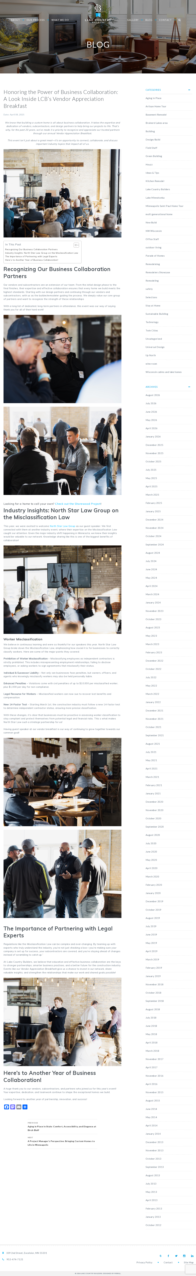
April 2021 (151, 768)
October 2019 (153, 909)
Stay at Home (153, 305)
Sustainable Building (157, 313)
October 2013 (153, 1158)
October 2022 (153, 669)
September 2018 (155, 1001)
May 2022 (151, 685)
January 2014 (153, 1133)
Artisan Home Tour (156, 106)
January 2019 (153, 976)
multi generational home (159, 214)
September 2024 (155, 544)
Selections (151, 297)
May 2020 (151, 859)
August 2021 (153, 743)
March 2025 (152, 494)
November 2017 (154, 1059)
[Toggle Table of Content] (74, 245)
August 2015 (153, 1100)
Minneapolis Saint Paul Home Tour (164, 206)
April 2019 (151, 951)
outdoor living (153, 247)
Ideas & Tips (152, 172)
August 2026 (153, 395)
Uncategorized (154, 338)
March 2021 (152, 777)
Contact (168, 1262)
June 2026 (151, 411)
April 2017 (151, 1067)
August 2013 (153, 1175)
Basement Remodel (156, 114)
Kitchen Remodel (155, 181)
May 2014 (151, 1117)
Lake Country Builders (98, 13)
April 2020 (151, 868)
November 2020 (154, 810)
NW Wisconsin (154, 230)
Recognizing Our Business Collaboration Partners (31, 249)
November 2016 (154, 1075)
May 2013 (151, 1191)
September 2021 (155, 735)
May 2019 (151, 943)
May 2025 (151, 478)
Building (150, 131)
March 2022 (152, 693)
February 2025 (154, 503)
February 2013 (154, 1208)
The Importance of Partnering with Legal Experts (31, 256)
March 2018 (152, 1050)
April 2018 (151, 1042)
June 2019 (151, 934)
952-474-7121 (15, 1259)
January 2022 (153, 702)
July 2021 (151, 752)
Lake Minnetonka (155, 197)
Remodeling (152, 280)
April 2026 (151, 428)
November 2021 (154, 718)
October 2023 (153, 619)
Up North (151, 355)
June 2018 (151, 1025)
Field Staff (151, 147)
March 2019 (152, 959)
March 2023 (152, 644)
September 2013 (155, 1167)
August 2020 (153, 835)
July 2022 (151, 677)
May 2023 (151, 635)
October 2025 (153, 461)
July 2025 (151, 469)
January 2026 (153, 436)
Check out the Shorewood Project (77, 504)
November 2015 (154, 1092)
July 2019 (151, 926)
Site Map (189, 1262)
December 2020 (154, 801)
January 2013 (153, 1216)
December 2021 (154, 710)
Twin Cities (152, 330)
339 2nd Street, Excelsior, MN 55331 (26, 1253)
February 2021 (154, 785)
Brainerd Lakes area (157, 122)
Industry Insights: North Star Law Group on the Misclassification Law (41, 253)
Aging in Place (153, 98)
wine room (151, 363)
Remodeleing (153, 264)
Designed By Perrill (112, 1273)
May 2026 (151, 420)
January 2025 (153, 511)
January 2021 (153, 793)
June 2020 (151, 851)
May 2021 (151, 760)
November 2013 (154, 1150)
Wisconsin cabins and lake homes (164, 372)
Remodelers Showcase (158, 272)
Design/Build (153, 139)
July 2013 (151, 1183)
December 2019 (154, 901)
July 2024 (151, 561)
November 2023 (154, 611)
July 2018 (151, 1017)
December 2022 (154, 660)
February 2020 (154, 884)
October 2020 (153, 818)
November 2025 (154, 453)
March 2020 (152, 876)
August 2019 (153, 918)
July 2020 (151, 843)
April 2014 (151, 1125)
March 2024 (152, 594)
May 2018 (151, 1034)
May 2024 (151, 577)
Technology (152, 322)
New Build (151, 222)
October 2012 (153, 1225)
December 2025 (154, 445)
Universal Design (155, 347)
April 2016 (151, 1084)
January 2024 (153, 602)
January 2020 (153, 893)
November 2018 (154, 984)
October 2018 (153, 992)
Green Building (154, 156)
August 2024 (153, 552)
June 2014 (151, 1109)
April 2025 (151, 486)
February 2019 (154, 967)
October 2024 (153, 536)
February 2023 (154, 652)
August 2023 (153, 627)
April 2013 (151, 1200)
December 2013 (154, 1142)
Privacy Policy (144, 1262)
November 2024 (154, 527)
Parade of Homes (155, 255)
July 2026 (151, 403)
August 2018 (153, 1009)
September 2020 (155, 826)
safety (149, 288)
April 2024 (151, 586)
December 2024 (154, 519)
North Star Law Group (62, 526)
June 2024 (151, 569)
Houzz (149, 164)
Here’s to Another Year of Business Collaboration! (31, 260)
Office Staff (152, 239)
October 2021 (153, 727)
